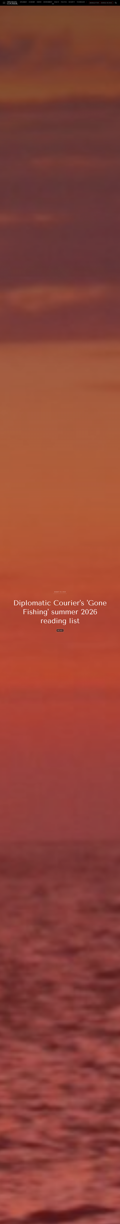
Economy (32, 2)
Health (56, 2)
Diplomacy (23, 2)
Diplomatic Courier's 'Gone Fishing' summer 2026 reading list (60, 612)
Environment (47, 2)
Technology (81, 2)
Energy (39, 2)
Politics (64, 2)
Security (72, 2)
